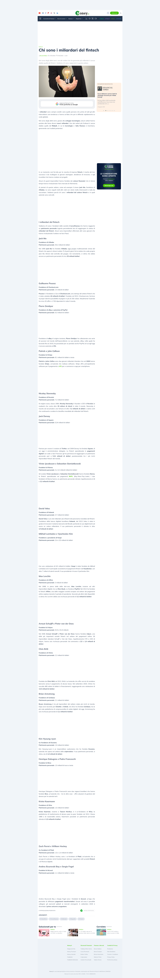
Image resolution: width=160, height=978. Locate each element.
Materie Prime (97, 957)
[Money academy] (90, 19)
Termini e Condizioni (112, 954)
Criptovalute (84, 957)
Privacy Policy (110, 957)
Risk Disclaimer (111, 951)
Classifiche (44, 919)
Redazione (110, 949)
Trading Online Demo (86, 949)
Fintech (41, 47)
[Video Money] (96, 19)
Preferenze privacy (112, 960)
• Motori (102, 18)
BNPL (71, 476)
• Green (113, 18)
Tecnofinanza (54, 919)
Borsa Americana (98, 954)
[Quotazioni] (87, 19)
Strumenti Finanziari (86, 945)
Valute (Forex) (97, 960)
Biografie (73, 919)
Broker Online (84, 954)
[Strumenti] (93, 19)
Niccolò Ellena (43, 55)
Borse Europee (98, 951)
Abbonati (114, 13)
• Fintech (107, 18)
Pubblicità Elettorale (72, 960)
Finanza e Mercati (99, 945)
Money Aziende (71, 954)
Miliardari (64, 919)
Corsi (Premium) (85, 951)
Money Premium (71, 951)
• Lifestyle (118, 18)
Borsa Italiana (97, 949)
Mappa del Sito (71, 949)
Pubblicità (69, 957)
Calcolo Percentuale (86, 960)
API (60, 366)
